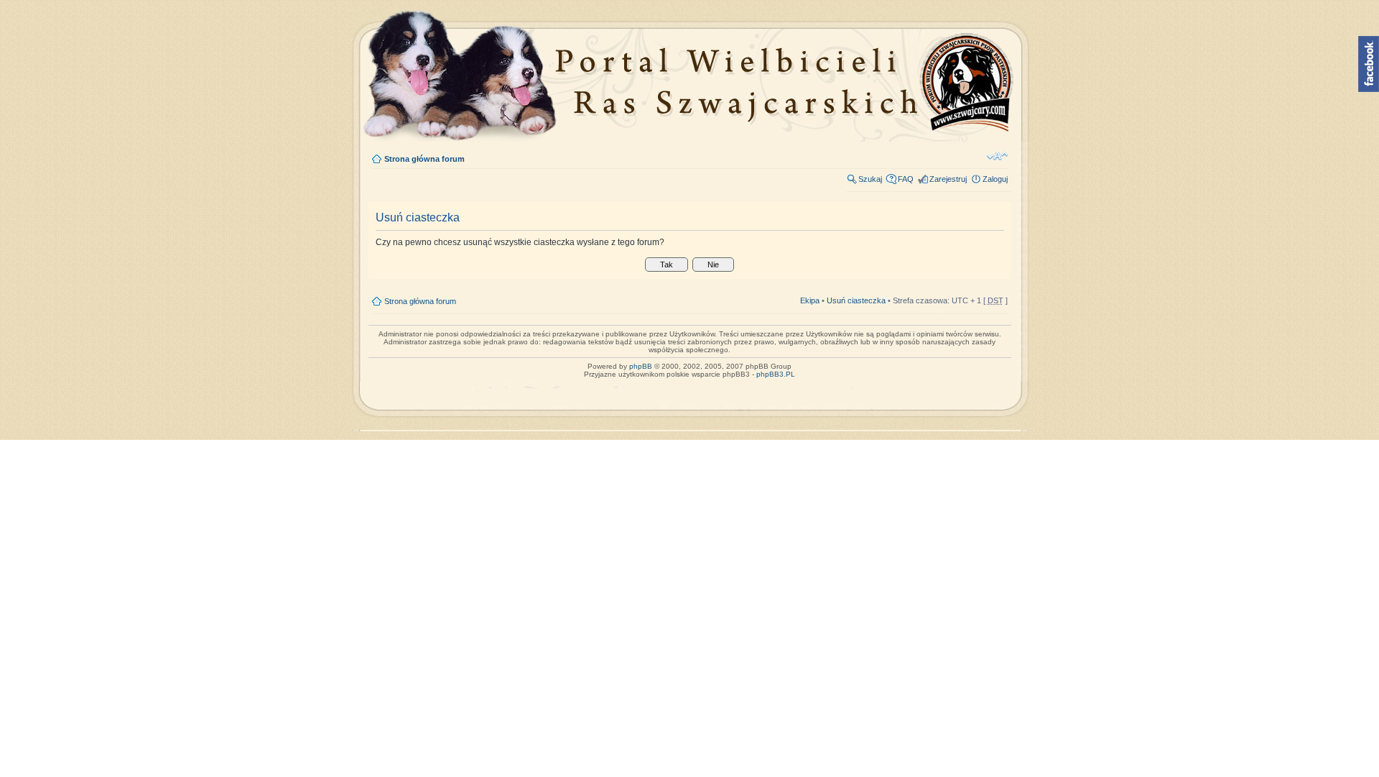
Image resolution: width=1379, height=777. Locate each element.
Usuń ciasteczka (856, 300)
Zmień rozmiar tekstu (997, 156)
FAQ (906, 179)
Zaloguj (995, 179)
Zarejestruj (948, 179)
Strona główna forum (424, 159)
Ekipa (809, 300)
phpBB (640, 366)
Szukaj (870, 179)
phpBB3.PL (775, 374)
